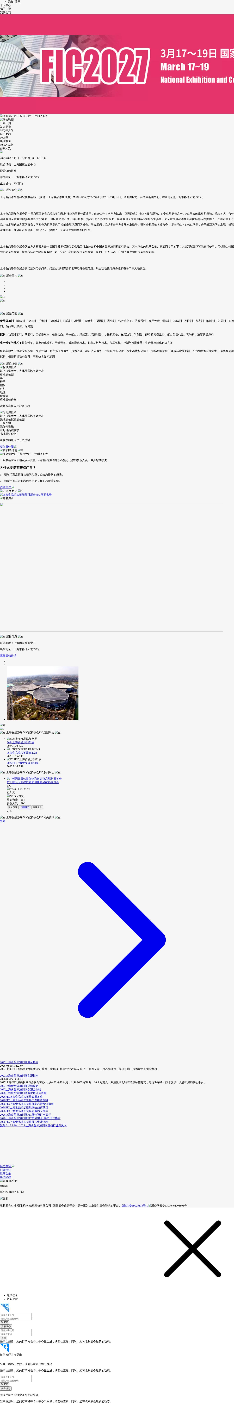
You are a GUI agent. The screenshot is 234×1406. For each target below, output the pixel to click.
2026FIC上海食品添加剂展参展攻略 (21, 1096)
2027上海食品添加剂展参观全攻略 (20, 1089)
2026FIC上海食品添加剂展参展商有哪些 (24, 1111)
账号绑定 (5, 1388)
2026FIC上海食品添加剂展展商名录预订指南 (27, 1103)
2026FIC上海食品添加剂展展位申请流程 (24, 1121)
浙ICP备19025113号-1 (135, 1205)
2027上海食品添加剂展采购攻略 (19, 1085)
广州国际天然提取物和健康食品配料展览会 (33, 782)
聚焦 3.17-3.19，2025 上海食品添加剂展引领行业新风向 (33, 1125)
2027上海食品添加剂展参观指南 (19, 1075)
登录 (3, 1337)
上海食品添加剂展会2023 (22, 752)
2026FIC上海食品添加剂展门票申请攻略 (24, 1100)
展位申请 (6, 1166)
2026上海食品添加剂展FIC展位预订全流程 (25, 1114)
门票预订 (6, 487)
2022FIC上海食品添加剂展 (23, 762)
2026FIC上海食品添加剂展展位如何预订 (24, 1107)
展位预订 (12, 807)
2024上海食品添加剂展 (20, 742)
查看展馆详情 (8, 655)
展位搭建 (5, 1177)
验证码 (4, 1322)
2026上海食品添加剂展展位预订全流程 (23, 1093)
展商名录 (37, 807)
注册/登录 (6, 1326)
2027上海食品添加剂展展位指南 (19, 1062)
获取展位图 (7, 446)
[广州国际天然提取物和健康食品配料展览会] (119, 779)
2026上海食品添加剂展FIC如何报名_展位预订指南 (30, 1118)
